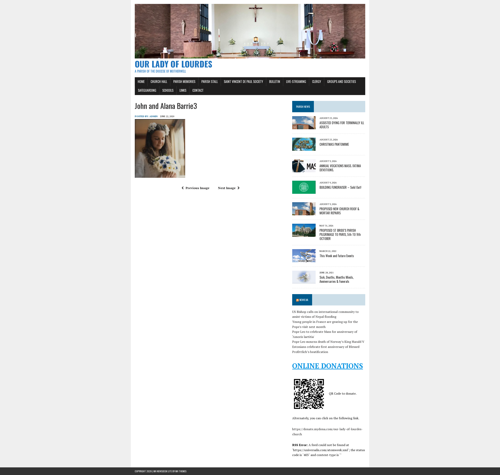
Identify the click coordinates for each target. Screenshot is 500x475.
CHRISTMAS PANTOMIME (334, 144)
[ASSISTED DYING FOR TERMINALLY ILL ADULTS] (304, 126)
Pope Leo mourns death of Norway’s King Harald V (328, 341)
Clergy (316, 81)
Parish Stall (209, 81)
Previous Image (197, 188)
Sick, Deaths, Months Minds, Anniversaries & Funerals (337, 279)
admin (153, 116)
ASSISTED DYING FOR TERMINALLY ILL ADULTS (342, 124)
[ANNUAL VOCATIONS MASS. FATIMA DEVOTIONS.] (304, 169)
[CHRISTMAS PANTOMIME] (304, 148)
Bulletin (274, 81)
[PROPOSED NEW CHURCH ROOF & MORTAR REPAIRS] (304, 212)
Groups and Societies (341, 81)
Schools (167, 90)
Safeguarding (147, 90)
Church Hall (159, 81)
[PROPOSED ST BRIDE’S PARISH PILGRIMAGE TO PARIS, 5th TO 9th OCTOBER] (304, 234)
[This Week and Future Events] (304, 259)
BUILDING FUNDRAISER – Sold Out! (340, 187)
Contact (198, 90)
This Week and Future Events (337, 255)
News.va (303, 300)
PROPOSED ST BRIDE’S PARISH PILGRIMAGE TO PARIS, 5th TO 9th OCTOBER (340, 234)
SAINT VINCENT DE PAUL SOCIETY (243, 81)
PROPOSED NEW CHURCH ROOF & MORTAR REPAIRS (339, 211)
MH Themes (181, 471)
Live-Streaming (296, 81)
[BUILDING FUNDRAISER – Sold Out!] (304, 191)
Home (141, 81)
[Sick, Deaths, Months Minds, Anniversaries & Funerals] (304, 281)
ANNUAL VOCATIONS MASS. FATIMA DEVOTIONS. (340, 167)
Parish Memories (184, 81)
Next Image (227, 188)
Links (182, 90)
